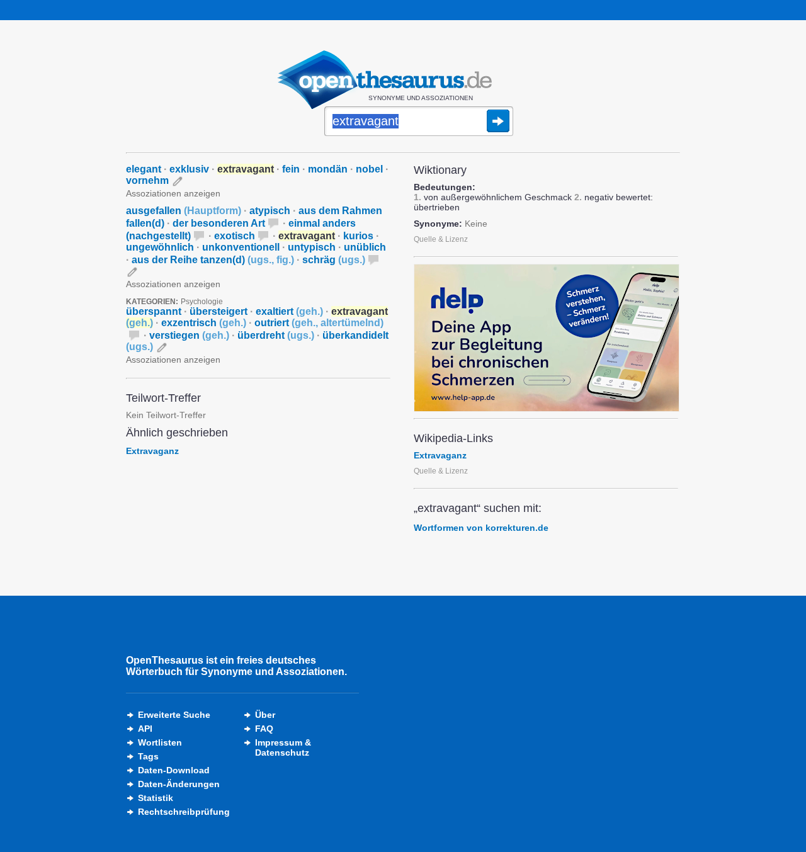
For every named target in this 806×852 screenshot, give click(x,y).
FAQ (264, 729)
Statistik (155, 798)
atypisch (269, 210)
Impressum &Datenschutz (283, 747)
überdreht (275, 335)
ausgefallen (183, 210)
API (145, 729)
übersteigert (218, 311)
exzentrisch (203, 322)
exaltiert (289, 311)
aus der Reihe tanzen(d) (213, 259)
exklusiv (189, 169)
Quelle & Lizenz (441, 239)
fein (291, 169)
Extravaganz (152, 451)
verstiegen (189, 335)
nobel (369, 169)
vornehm (147, 180)
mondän (328, 169)
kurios (358, 235)
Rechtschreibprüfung (184, 812)
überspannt (153, 311)
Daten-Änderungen (179, 784)
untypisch (312, 247)
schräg (333, 259)
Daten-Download (174, 770)
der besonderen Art (219, 223)
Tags (148, 756)
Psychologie (202, 301)
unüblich (365, 247)
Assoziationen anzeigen (173, 193)
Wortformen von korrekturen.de (481, 528)
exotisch (234, 235)
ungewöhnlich (160, 247)
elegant (143, 169)
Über (265, 715)
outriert (318, 322)
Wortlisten (160, 742)
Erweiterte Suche (174, 715)
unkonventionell (241, 247)
